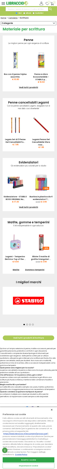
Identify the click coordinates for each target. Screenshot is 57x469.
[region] (28, 438)
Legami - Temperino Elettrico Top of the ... (15, 258)
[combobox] (27, 9)
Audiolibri (39, 13)
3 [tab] (30, 324)
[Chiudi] (51, 410)
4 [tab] (33, 324)
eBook (28, 13)
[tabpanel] (28, 304)
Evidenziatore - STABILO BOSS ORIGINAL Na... (15, 198)
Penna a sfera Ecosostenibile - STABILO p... (41, 77)
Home (3, 18)
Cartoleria (12, 18)
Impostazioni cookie (28, 465)
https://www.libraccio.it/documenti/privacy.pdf (25, 433)
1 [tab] (24, 324)
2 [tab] (27, 324)
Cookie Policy (21, 454)
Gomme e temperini (34, 269)
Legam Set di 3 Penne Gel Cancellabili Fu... (15, 140)
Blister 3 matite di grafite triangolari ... (41, 258)
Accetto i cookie (28, 460)
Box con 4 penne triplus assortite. (15, 75)
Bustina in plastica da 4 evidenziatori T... (41, 198)
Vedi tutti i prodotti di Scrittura (28, 338)
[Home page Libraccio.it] (17, 4)
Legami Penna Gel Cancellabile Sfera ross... (41, 142)
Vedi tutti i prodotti (28, 87)
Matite (16, 269)
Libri (20, 13)
